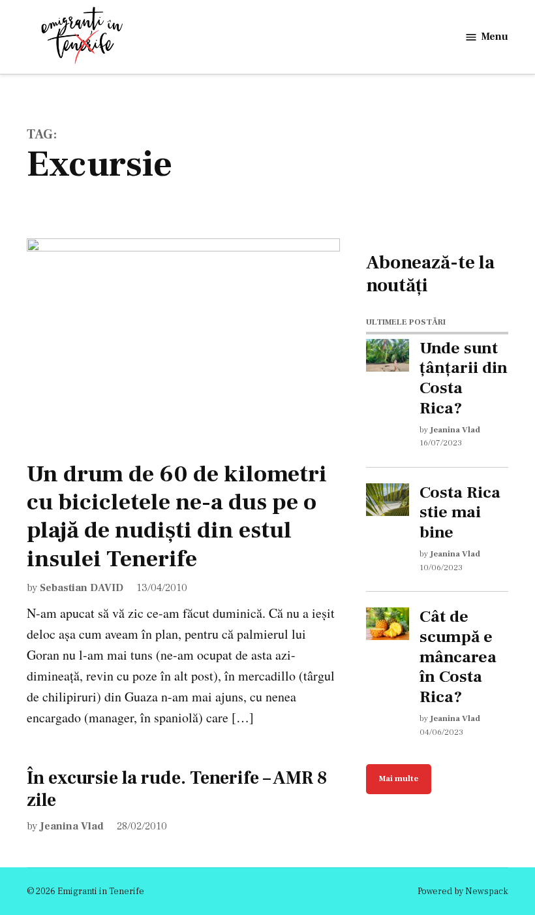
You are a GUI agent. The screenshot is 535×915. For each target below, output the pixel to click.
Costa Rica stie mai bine (460, 512)
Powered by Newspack (463, 891)
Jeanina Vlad (72, 826)
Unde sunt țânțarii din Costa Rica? (464, 378)
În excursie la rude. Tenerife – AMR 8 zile (177, 789)
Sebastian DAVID (81, 587)
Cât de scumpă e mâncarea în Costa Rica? (458, 657)
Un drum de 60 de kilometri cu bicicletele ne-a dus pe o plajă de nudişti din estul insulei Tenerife (177, 516)
